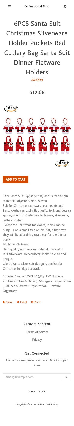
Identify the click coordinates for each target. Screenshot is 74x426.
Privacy (43, 391)
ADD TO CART (15, 179)
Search (31, 391)
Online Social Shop (47, 404)
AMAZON (37, 80)
